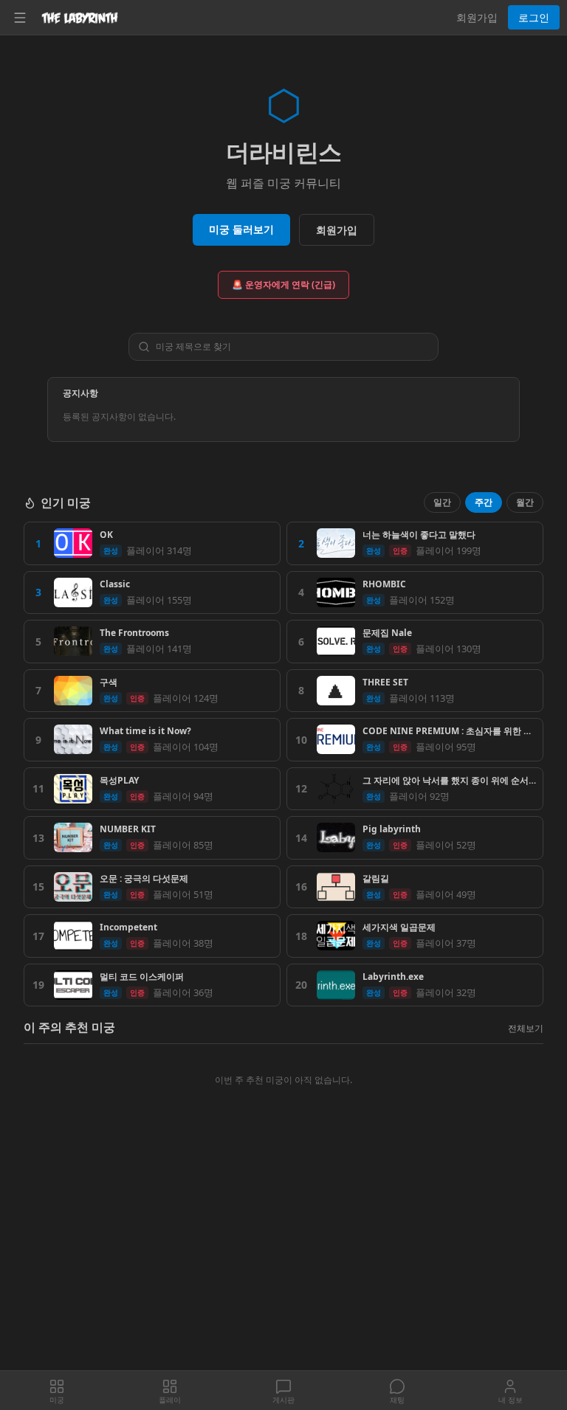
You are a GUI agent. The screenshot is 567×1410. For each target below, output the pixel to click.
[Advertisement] (283, 1261)
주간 (483, 502)
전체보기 (525, 1028)
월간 (525, 502)
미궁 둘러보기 (241, 229)
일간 (442, 502)
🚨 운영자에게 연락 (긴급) (283, 284)
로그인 (533, 17)
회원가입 (477, 17)
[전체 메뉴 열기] (19, 17)
